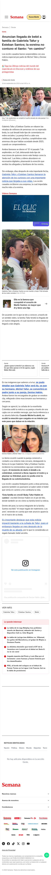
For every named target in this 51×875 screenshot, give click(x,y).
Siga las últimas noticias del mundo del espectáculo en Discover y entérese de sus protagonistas (21, 69)
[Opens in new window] (8, 843)
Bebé (37, 612)
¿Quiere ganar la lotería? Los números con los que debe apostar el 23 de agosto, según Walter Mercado (19, 368)
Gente (13, 27)
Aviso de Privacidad (11, 850)
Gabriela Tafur (8, 612)
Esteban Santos (24, 612)
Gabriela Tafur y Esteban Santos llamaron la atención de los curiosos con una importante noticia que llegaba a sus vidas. (24, 177)
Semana (5, 27)
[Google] (3, 843)
